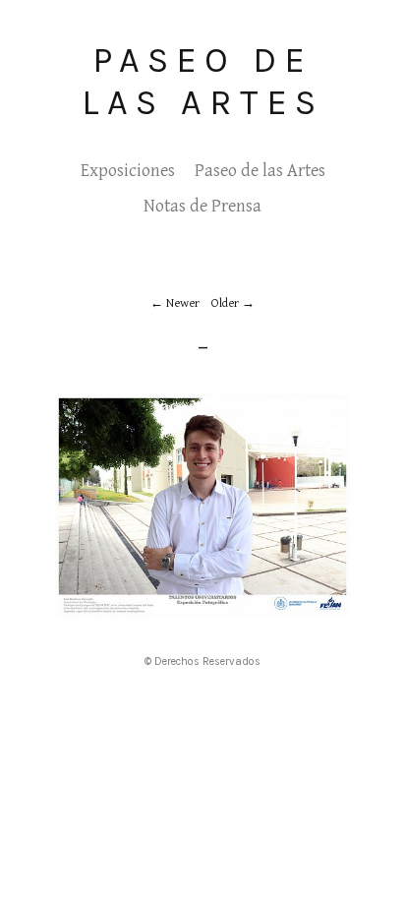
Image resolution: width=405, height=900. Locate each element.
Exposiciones (128, 170)
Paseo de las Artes (202, 81)
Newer (183, 303)
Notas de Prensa (202, 206)
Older (225, 303)
